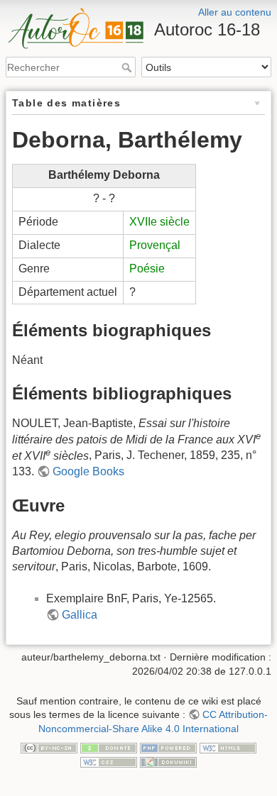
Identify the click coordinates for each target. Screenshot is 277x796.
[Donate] (108, 747)
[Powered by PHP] (168, 747)
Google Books (88, 471)
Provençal (154, 245)
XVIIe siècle (159, 222)
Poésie (147, 268)
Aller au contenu (234, 12)
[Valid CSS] (108, 761)
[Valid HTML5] (228, 747)
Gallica (79, 615)
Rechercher (128, 67)
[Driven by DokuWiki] (168, 761)
